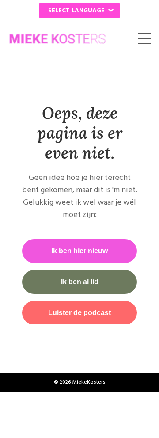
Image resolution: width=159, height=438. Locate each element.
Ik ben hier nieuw (79, 251)
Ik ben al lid (79, 282)
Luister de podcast (79, 312)
